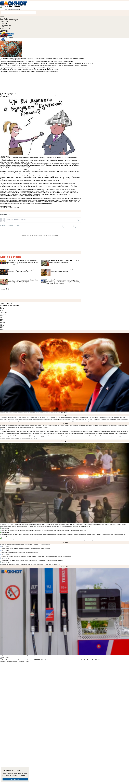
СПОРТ (2, 27)
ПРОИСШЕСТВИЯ (5, 25)
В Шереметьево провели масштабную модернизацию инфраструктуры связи (22, 425)
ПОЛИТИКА (3, 23)
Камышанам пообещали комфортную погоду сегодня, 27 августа (79, 540)
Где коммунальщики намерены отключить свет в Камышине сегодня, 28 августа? (94, 433)
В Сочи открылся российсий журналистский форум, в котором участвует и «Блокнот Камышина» (26, 544)
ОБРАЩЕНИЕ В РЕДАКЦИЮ (9, 20)
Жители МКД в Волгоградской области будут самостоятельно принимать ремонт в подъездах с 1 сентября (88, 431)
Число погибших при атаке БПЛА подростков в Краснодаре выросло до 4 (20, 552)
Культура (3, 93)
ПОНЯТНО (15, 779)
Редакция (3, 40)
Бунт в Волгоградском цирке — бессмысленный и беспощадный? (19, 659)
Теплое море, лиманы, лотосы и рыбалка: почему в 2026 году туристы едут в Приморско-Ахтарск (26, 548)
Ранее (17, 225)
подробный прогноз (6, 305)
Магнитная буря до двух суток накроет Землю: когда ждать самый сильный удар (66, 524)
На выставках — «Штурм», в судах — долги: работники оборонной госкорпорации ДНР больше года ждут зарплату (31, 431)
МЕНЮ (2, 16)
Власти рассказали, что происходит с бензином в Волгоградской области (21, 655)
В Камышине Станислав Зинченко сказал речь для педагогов (23, 419)
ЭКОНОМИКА (4, 30)
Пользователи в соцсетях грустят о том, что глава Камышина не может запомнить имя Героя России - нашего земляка (36, 61)
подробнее (15, 305)
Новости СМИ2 (4, 289)
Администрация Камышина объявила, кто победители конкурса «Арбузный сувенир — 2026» (89, 435)
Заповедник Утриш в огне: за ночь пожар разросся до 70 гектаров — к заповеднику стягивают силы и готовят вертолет (32, 564)
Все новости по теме (6, 60)
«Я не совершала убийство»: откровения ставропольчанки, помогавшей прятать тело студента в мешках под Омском (31, 540)
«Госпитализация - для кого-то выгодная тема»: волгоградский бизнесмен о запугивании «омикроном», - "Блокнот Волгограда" (39, 157)
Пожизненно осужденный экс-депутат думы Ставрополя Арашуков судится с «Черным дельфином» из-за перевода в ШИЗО (33, 560)
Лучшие (10, 225)
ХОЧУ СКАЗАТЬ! (5, 28)
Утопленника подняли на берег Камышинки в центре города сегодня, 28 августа (28, 427)
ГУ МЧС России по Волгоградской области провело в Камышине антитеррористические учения (64, 417)
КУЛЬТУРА (3, 18)
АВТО (10, 35)
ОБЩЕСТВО (4, 21)
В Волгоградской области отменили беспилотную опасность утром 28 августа (44, 435)
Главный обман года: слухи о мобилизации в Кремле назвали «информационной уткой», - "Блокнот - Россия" (69, 659)
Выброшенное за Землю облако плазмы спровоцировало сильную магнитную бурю (69, 421)
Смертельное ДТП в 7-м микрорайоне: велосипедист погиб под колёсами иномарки (23, 524)
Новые (2, 225)
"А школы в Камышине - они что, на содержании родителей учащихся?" (20, 417)
